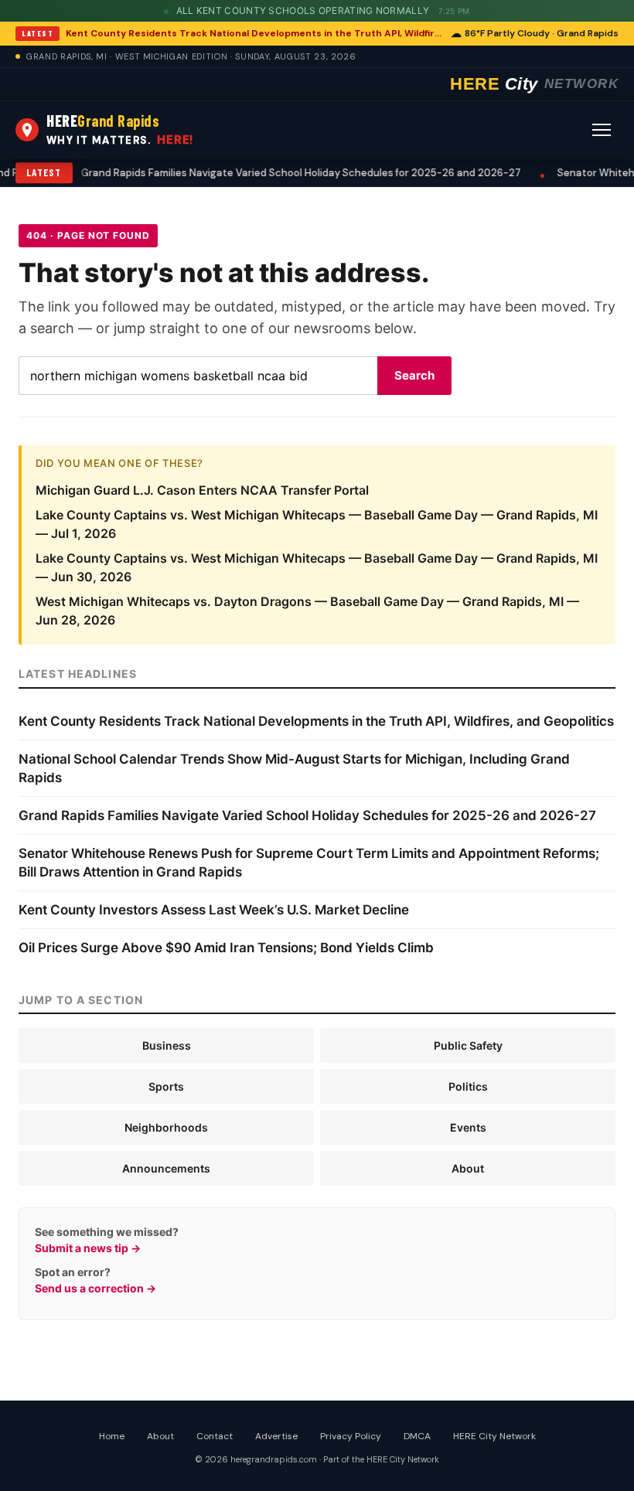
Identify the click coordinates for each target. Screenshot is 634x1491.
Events (468, 1127)
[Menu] (602, 130)
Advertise (276, 1436)
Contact (214, 1436)
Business (166, 1045)
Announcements (166, 1168)
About (468, 1168)
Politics (468, 1086)
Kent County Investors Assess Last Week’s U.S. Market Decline (214, 909)
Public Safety (468, 1045)
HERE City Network (494, 1436)
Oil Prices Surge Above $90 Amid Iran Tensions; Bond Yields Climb (226, 947)
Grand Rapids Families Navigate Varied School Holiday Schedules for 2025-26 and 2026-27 (307, 815)
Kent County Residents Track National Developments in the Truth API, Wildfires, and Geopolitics (253, 33)
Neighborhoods (166, 1127)
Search (414, 375)
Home (111, 1436)
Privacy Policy (350, 1436)
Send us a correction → (95, 1288)
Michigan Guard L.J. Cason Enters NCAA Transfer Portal (202, 490)
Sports (166, 1086)
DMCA (417, 1436)
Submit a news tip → (88, 1247)
